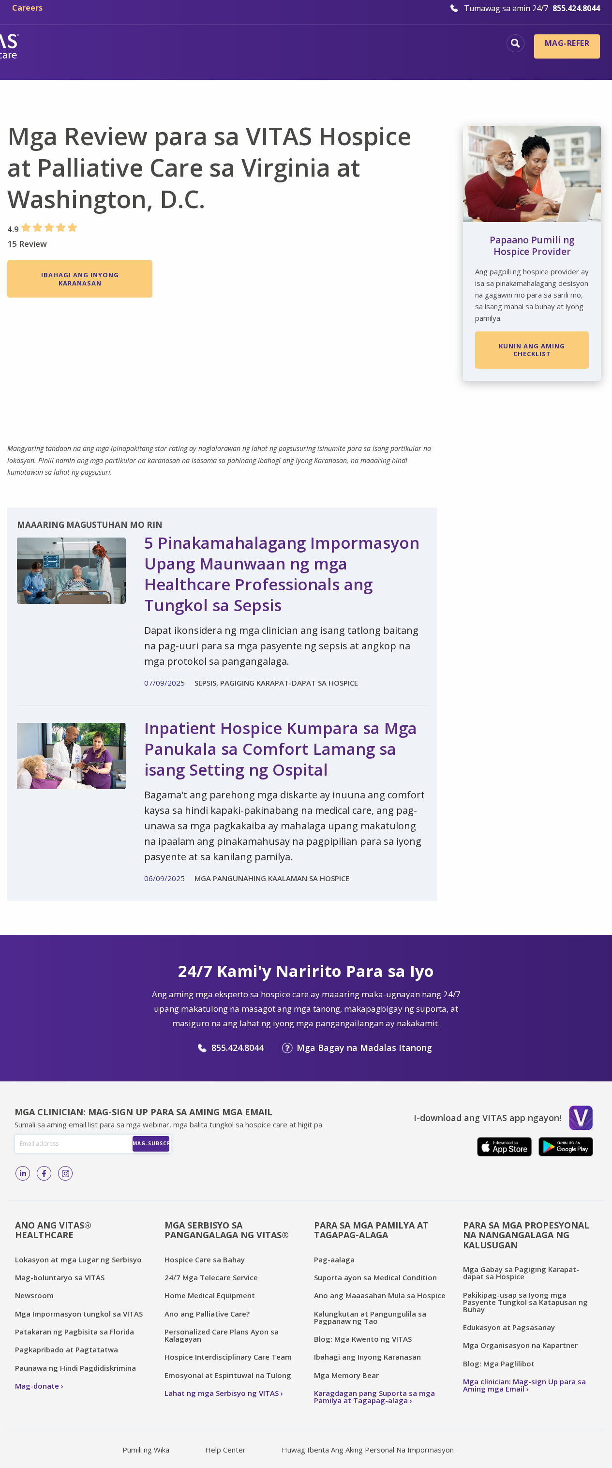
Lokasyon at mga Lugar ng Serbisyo (78, 1259)
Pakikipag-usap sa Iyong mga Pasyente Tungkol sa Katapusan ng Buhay (525, 1302)
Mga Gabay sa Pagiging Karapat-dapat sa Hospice (521, 1272)
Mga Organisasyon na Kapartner (520, 1345)
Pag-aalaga (334, 1259)
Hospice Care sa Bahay (204, 1259)
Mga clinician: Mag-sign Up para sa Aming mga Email (524, 1385)
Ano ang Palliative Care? (207, 1313)
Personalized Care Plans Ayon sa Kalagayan (221, 1335)
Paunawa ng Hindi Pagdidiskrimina (75, 1368)
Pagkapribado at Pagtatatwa (66, 1349)
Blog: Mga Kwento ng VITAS (363, 1339)
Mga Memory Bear (346, 1375)
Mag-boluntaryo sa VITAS (59, 1277)
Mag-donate (37, 1386)
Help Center (225, 1449)
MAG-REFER (567, 43)
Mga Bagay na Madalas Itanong (364, 1047)
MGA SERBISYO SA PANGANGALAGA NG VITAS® (226, 1230)
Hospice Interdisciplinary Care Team (228, 1357)
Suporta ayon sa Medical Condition (375, 1277)
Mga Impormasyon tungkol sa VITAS (79, 1313)
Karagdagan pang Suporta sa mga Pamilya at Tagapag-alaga (374, 1396)
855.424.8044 (237, 1047)
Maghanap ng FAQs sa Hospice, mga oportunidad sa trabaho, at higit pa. (515, 43)
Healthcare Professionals (285, 60)
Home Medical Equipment (209, 1295)
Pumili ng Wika (145, 1449)
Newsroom (34, 1295)
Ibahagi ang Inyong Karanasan (80, 278)
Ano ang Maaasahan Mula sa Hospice (380, 1295)
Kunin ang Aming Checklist (532, 350)
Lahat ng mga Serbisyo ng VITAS (221, 1393)
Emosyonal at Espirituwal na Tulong (227, 1375)
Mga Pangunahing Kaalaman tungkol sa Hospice (265, 44)
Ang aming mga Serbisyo (438, 44)
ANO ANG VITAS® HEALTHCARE (53, 1230)
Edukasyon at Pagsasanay (509, 1327)
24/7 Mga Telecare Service (211, 1277)
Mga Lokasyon (114, 44)
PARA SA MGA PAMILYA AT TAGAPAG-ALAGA (371, 1230)
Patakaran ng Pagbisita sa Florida (74, 1331)
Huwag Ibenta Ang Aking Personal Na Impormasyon (368, 1449)
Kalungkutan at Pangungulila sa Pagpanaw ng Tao (370, 1317)
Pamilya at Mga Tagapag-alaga (423, 60)
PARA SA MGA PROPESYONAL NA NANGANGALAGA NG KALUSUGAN (526, 1235)
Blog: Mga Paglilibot (499, 1363)
